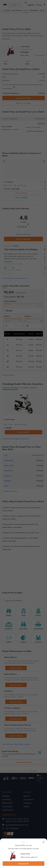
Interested (24, 864)
